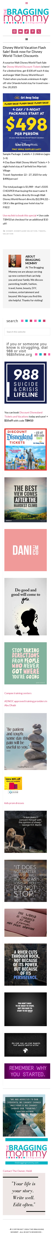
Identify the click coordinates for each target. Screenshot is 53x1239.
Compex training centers (18, 693)
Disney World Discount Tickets (24, 66)
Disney (9, 231)
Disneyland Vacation (25, 231)
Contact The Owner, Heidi (17, 1170)
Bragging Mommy (26, 16)
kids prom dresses (14, 803)
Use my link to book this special (19, 215)
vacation (8, 234)
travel (42, 231)
